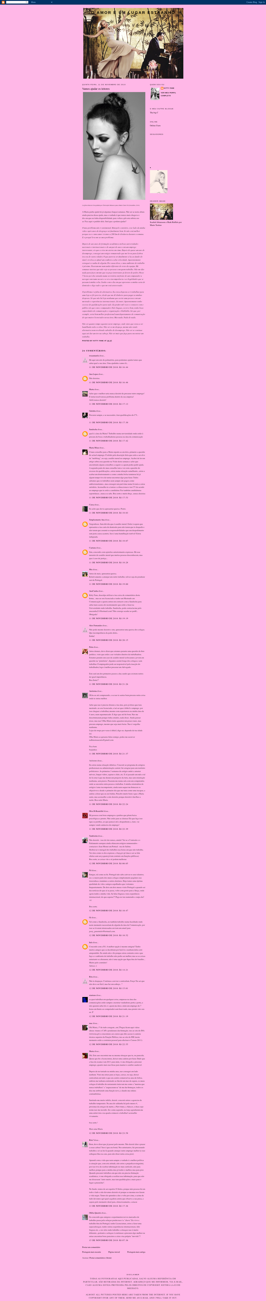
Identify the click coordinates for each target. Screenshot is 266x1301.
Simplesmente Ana (97, 519)
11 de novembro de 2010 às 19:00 (108, 584)
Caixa (91, 504)
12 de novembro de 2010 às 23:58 (108, 1133)
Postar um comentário (91, 1247)
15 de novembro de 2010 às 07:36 (108, 1240)
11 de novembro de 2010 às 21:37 (108, 753)
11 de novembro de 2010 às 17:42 (108, 440)
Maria (91, 1051)
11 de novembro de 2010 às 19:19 (108, 618)
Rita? (91, 1140)
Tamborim (93, 835)
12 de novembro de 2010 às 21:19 (108, 1016)
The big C (154, 112)
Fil (90, 870)
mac (91, 1023)
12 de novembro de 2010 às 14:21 (108, 969)
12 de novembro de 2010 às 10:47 (108, 910)
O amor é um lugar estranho (133, 12)
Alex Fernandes (95, 625)
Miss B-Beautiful (96, 811)
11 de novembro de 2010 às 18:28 (108, 562)
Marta (91, 389)
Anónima (93, 691)
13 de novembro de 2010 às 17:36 (108, 1205)
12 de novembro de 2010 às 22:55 (108, 1044)
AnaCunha (93, 591)
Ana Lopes (93, 374)
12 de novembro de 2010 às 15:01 (108, 988)
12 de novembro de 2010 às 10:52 (108, 935)
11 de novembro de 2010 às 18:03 (108, 512)
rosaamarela (94, 355)
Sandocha (93, 429)
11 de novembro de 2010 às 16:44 (108, 367)
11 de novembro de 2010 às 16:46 (108, 382)
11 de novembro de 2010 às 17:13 (108, 404)
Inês (91, 942)
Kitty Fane (169, 88)
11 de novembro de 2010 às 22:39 (108, 829)
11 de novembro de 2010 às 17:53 (108, 497)
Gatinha (92, 410)
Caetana (92, 547)
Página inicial (114, 1252)
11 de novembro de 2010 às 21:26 (108, 684)
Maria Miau (94, 447)
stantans (92, 995)
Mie (91, 569)
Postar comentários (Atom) (100, 1257)
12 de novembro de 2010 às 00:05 (108, 863)
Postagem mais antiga (136, 1252)
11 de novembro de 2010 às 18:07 (108, 540)
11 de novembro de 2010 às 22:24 (108, 804)
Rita (91, 976)
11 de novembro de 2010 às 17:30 (108, 422)
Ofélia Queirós (95, 1212)
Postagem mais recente (91, 1252)
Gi (90, 917)
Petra (91, 647)
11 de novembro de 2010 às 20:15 (108, 640)
